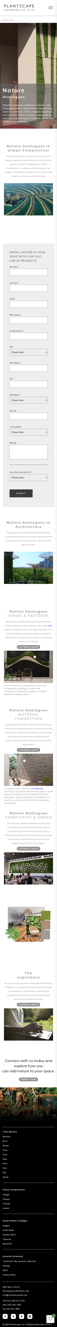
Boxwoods (7, 1243)
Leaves (6, 1208)
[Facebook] (21, 1316)
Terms (48, 1324)
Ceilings (6, 1265)
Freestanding (9, 1274)
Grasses (6, 1203)
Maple (6, 1177)
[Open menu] (49, 7)
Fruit (5, 1154)
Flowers (6, 1199)
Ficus (5, 1150)
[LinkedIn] (29, 1316)
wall (49, 626)
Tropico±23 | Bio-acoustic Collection (19, 1261)
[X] (13, 1316)
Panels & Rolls (9, 1234)
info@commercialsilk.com (15, 1295)
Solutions (8, 20)
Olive (5, 1159)
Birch (5, 1141)
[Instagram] (5, 1316)
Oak (4, 1172)
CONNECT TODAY (28, 1079)
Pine (5, 1168)
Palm (5, 1163)
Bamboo (6, 1136)
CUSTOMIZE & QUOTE (28, 647)
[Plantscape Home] (21, 7)
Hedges (6, 1225)
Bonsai (6, 1145)
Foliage (6, 1194)
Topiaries (7, 1239)
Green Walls (8, 1230)
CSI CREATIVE (37, 789)
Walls (5, 1270)
